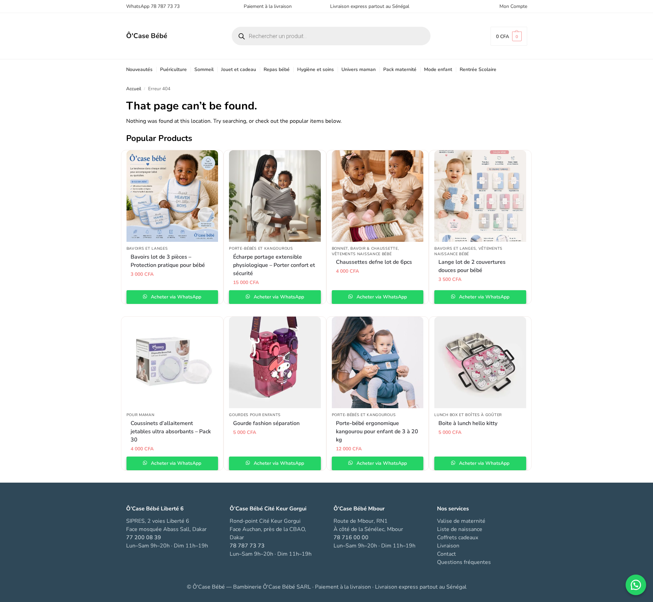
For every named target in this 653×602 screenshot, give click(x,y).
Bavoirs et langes (147, 248)
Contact (446, 554)
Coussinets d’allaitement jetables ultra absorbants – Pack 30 (171, 432)
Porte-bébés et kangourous (261, 248)
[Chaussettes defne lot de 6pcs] (378, 196)
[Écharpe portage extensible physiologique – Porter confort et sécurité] (275, 196)
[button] (509, 36)
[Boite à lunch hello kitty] (480, 363)
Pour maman (140, 414)
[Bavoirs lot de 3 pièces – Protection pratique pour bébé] (172, 196)
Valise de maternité (461, 521)
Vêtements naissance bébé (362, 254)
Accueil (133, 88)
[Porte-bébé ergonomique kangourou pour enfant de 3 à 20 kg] (378, 363)
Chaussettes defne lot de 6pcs (374, 262)
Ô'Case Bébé (146, 35)
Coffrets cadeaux (457, 537)
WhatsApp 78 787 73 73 (153, 6)
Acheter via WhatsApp (175, 297)
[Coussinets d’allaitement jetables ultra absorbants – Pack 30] (172, 363)
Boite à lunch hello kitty (467, 423)
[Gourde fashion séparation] (275, 363)
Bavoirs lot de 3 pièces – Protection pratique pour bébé (168, 261)
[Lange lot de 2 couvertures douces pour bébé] (480, 196)
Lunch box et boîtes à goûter (468, 414)
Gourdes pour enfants (255, 414)
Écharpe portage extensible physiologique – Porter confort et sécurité (274, 265)
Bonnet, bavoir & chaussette (365, 248)
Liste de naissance (459, 529)
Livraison (448, 546)
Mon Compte (513, 6)
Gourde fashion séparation (266, 423)
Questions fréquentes (464, 562)
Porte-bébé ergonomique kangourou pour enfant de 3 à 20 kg (377, 432)
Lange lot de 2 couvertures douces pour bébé (472, 266)
